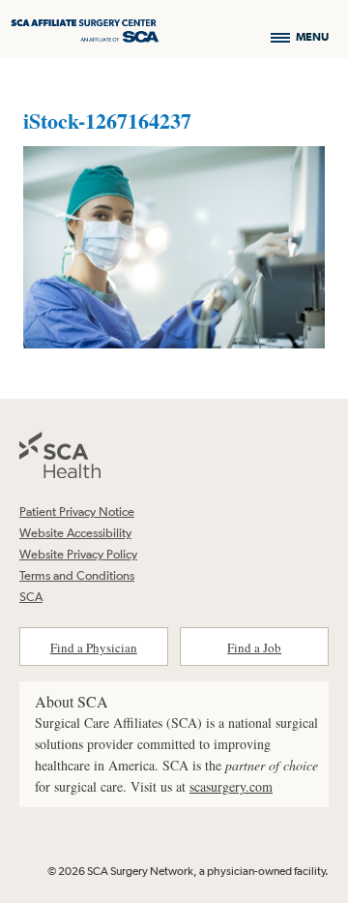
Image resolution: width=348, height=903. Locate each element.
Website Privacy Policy (78, 554)
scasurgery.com (231, 786)
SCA (31, 596)
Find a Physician (93, 647)
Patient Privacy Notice (76, 511)
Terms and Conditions (76, 575)
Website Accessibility (75, 533)
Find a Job (254, 647)
